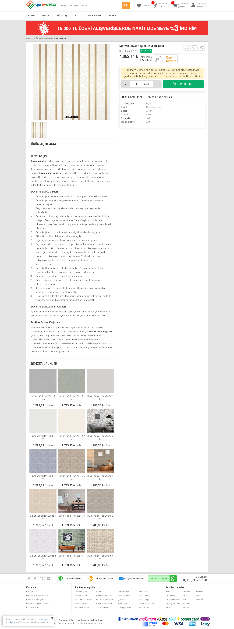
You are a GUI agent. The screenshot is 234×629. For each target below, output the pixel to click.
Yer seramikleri (103, 608)
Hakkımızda (31, 592)
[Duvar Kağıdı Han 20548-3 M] (43, 421)
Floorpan (186, 604)
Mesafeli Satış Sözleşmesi (38, 604)
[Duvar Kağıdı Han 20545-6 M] (71, 541)
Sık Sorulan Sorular (104, 578)
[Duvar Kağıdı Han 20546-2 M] (100, 501)
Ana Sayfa (30, 38)
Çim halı (121, 600)
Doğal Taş (61, 15)
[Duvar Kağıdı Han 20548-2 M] (71, 421)
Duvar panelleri (124, 608)
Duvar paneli (144, 596)
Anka (168, 592)
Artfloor (185, 608)
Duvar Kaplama (93, 15)
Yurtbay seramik (173, 604)
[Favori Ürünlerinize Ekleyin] (194, 47)
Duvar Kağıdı (60, 38)
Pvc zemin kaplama (83, 600)
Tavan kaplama (81, 604)
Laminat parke (81, 592)
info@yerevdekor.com (134, 578)
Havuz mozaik (124, 596)
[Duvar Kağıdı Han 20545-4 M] (100, 541)
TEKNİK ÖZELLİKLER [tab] (132, 97)
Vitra (168, 608)
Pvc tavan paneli (82, 608)
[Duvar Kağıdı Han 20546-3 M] (71, 501)
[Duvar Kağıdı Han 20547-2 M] (100, 421)
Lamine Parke (81, 596)
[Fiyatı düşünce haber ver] (187, 47)
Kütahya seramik (173, 600)
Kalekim (199, 592)
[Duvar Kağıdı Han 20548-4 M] (100, 381)
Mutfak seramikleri (104, 600)
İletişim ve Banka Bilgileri (37, 596)
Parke (45, 15)
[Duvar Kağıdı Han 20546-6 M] (71, 461)
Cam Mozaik (123, 592)
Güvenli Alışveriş (74, 578)
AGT (184, 600)
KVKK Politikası (32, 608)
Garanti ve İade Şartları (36, 600)
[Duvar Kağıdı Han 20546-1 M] (43, 541)
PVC (76, 15)
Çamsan (186, 592)
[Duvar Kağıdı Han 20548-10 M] (43, 381)
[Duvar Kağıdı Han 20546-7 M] (43, 461)
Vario (184, 596)
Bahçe (112, 15)
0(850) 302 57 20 (195, 580)
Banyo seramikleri (104, 596)
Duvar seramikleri (104, 604)
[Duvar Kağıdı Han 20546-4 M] (43, 501)
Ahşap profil (144, 608)
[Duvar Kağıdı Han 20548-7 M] (71, 381)
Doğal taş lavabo (146, 604)
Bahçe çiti (122, 604)
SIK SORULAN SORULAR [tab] (160, 97)
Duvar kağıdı (144, 600)
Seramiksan (171, 596)
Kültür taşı (143, 592)
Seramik (31, 15)
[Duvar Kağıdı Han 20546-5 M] (100, 461)
